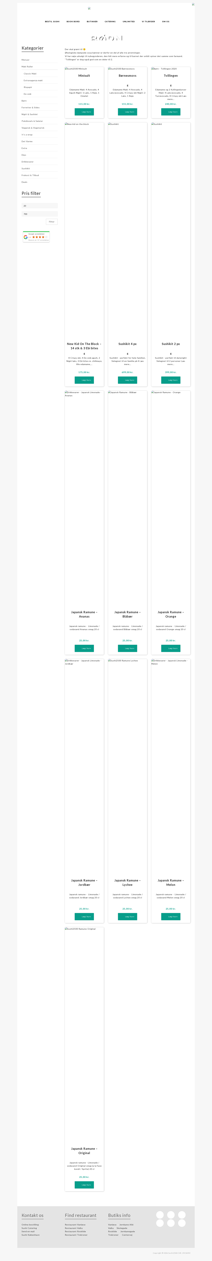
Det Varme (27, 141)
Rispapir (28, 87)
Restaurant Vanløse (75, 1224)
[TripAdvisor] (160, 1223)
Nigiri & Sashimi (30, 114)
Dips (24, 155)
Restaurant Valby (74, 1228)
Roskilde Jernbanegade (121, 1231)
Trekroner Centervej (120, 1235)
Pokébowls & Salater (32, 121)
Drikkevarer (28, 161)
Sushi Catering (29, 1228)
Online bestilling (30, 1224)
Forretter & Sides (31, 107)
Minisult (84, 75)
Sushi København (31, 1235)
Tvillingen (171, 75)
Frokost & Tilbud (30, 175)
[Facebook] (160, 1215)
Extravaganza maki (33, 80)
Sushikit (26, 168)
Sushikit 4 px (128, 344)
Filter (52, 221)
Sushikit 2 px (171, 344)
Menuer (26, 60)
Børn (24, 100)
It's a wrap (27, 134)
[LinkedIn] (182, 1215)
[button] (84, 112)
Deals (24, 182)
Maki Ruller (27, 66)
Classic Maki (30, 73)
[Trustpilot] (171, 1223)
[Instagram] (171, 1215)
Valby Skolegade (117, 1228)
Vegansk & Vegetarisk (33, 128)
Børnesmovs (127, 75)
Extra (24, 148)
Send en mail (28, 1231)
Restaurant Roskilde (76, 1231)
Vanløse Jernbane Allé (121, 1224)
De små (27, 94)
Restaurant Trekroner (76, 1235)
